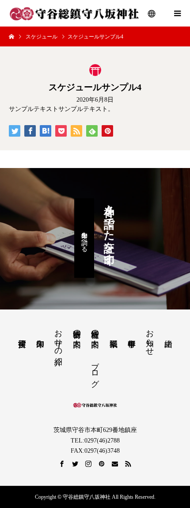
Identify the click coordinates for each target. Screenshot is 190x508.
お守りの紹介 (58, 338)
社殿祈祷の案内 (95, 329)
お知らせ (149, 337)
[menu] (151, 13)
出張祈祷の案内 (76, 329)
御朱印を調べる (84, 238)
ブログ (95, 369)
